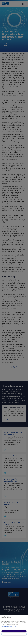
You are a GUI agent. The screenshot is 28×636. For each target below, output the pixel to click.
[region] (14, 625)
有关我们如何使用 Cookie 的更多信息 (9, 626)
